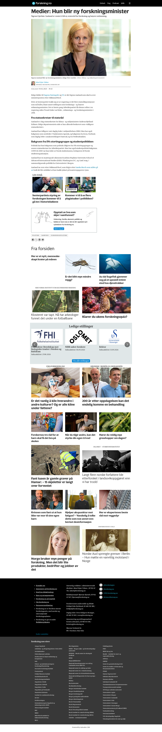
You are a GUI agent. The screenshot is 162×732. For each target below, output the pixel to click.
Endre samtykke (42, 634)
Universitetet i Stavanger (110, 703)
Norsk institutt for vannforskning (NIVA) (81, 715)
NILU (36, 720)
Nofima (71, 680)
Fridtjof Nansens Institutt (42, 674)
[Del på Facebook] (32, 239)
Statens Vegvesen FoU (109, 674)
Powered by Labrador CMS (81, 727)
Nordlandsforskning (75, 686)
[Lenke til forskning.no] (63, 2)
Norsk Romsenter (74, 707)
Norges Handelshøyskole (76, 691)
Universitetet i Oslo (108, 700)
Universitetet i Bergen (109, 695)
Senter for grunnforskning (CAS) (113, 664)
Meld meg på (58, 229)
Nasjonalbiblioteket (75, 660)
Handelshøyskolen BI (41, 676)
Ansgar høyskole (40, 646)
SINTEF (105, 661)
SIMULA (105, 658)
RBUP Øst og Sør (108, 651)
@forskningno (109, 585)
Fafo (36, 661)
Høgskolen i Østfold (41, 684)
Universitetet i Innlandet (110, 697)
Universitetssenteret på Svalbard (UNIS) (115, 708)
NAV (36, 710)
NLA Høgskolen (73, 646)
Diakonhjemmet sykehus (42, 654)
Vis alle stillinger (81, 361)
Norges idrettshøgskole (76, 699)
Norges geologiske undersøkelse (79, 696)
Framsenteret (39, 671)
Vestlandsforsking (108, 711)
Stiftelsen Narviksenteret (110, 676)
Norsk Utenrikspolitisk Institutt (78, 709)
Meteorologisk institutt (42, 707)
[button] (34, 344)
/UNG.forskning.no (110, 593)
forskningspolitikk (59, 235)
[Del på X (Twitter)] (36, 239)
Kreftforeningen (40, 700)
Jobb (122, 3)
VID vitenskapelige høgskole (111, 716)
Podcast (116, 3)
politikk (35, 235)
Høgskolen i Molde (40, 682)
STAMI (105, 671)
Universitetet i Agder (109, 692)
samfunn (45, 235)
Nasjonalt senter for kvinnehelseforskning (82, 673)
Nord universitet (73, 683)
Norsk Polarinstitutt (75, 702)
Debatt (102, 3)
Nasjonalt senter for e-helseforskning (80, 670)
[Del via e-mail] (42, 239)
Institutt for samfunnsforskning (44, 695)
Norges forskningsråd (75, 694)
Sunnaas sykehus (108, 679)
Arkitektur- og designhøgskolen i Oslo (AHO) (48, 648)
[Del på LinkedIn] (39, 239)
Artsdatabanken (39, 651)
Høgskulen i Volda (40, 687)
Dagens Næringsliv (51, 95)
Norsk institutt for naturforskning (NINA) (81, 712)
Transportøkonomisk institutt (112, 687)
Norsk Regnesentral (75, 704)
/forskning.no (108, 589)
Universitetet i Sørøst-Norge (111, 705)
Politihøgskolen (108, 646)
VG (63, 95)
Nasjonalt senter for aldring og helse (80, 668)
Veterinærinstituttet (109, 713)
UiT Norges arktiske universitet (112, 690)
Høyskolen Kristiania (41, 692)
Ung (109, 3)
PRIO (104, 648)
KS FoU (37, 697)
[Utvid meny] (129, 3)
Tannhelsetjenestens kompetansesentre (115, 684)
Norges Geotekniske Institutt (77, 688)
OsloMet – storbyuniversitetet (78, 717)
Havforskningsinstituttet (42, 679)
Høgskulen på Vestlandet (42, 690)
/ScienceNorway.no (110, 597)
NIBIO (36, 713)
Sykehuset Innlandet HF (110, 682)
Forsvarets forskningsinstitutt (44, 668)
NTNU (70, 658)
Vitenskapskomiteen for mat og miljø (114, 719)
